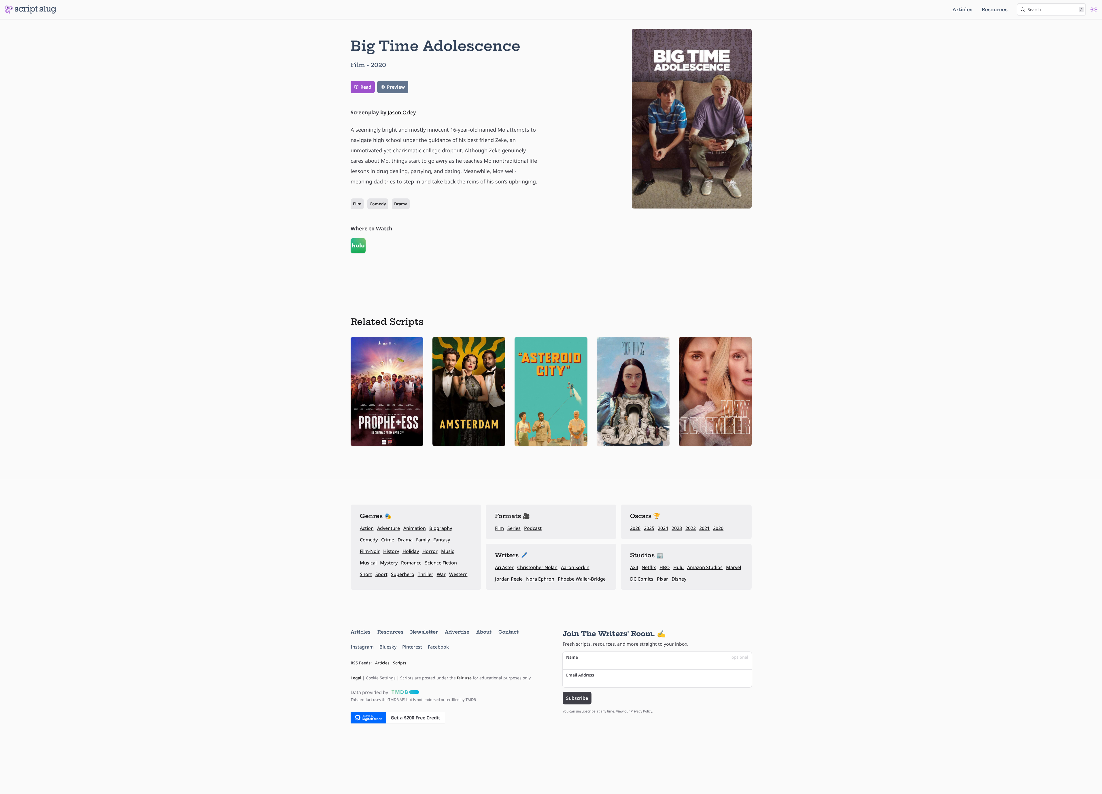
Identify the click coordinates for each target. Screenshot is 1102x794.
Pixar (662, 579)
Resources (995, 9)
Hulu (678, 567)
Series (514, 528)
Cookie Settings (381, 678)
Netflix (649, 567)
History (391, 551)
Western (458, 574)
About (484, 632)
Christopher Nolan (537, 567)
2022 (690, 528)
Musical (368, 563)
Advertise (457, 632)
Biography (440, 528)
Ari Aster (504, 567)
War (441, 574)
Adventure (388, 528)
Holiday (410, 551)
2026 (635, 528)
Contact (508, 632)
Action (367, 528)
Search (1055, 9)
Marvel (733, 567)
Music (447, 551)
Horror (430, 551)
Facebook (438, 647)
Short (366, 574)
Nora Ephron (540, 579)
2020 (718, 528)
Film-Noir (370, 551)
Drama (400, 203)
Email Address (580, 675)
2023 (677, 528)
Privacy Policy (641, 711)
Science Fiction (441, 563)
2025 (649, 528)
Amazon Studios (705, 567)
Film (357, 203)
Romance (411, 563)
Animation (414, 528)
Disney (679, 579)
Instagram (362, 647)
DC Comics (641, 579)
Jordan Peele (509, 579)
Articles (962, 9)
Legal (356, 678)
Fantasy (441, 540)
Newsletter (424, 632)
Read (365, 87)
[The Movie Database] (404, 692)
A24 (634, 567)
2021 (704, 528)
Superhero (402, 574)
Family (423, 540)
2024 (663, 528)
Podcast (533, 528)
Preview (396, 87)
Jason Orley (402, 112)
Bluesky (387, 647)
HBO (664, 567)
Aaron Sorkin (575, 567)
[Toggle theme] (1094, 9)
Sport (381, 574)
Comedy (378, 203)
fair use (464, 678)
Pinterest (412, 647)
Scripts (399, 663)
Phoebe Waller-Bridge (582, 579)
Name (657, 657)
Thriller (425, 574)
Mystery (389, 563)
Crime (387, 540)
